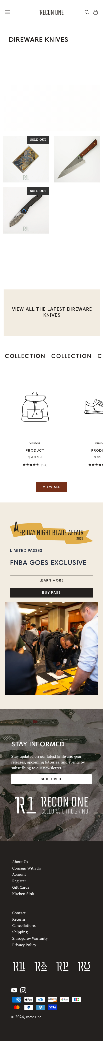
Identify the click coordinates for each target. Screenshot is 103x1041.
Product (35, 450)
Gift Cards (20, 887)
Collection (25, 356)
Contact (19, 912)
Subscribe (51, 779)
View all (51, 487)
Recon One (33, 1017)
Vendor (35, 443)
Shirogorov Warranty (30, 938)
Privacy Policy (24, 944)
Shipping (20, 931)
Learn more (52, 580)
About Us (20, 861)
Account (19, 874)
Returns (19, 919)
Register (19, 881)
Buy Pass (51, 592)
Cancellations (24, 925)
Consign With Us (26, 868)
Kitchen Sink (23, 893)
